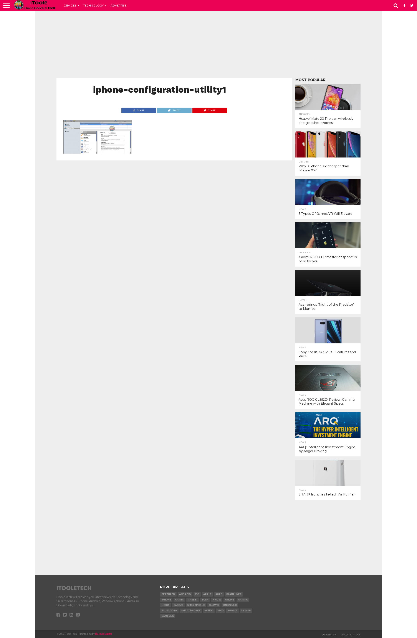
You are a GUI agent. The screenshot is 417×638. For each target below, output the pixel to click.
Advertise (118, 5)
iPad (221, 610)
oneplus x (230, 605)
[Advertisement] (208, 44)
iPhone (166, 599)
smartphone (196, 605)
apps (218, 594)
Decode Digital (103, 633)
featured (168, 594)
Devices (70, 5)
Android (185, 594)
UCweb (246, 610)
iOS (197, 594)
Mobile (232, 610)
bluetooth (169, 610)
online (229, 599)
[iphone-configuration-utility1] (97, 152)
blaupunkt (234, 594)
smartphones (190, 610)
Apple (207, 594)
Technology (93, 5)
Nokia (165, 605)
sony (205, 599)
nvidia (217, 599)
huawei (214, 605)
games (179, 599)
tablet (193, 599)
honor (208, 610)
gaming (243, 599)
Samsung (168, 616)
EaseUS (178, 605)
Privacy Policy (351, 634)
